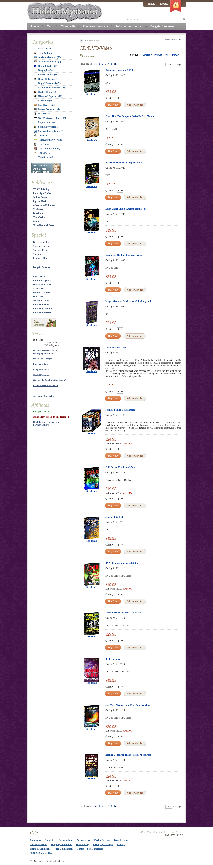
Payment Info (65, 840)
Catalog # (147, 55)
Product (158, 55)
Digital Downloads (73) (49, 83)
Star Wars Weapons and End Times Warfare (127, 705)
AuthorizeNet (83, 840)
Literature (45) (45, 100)
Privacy (121, 844)
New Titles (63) (45, 48)
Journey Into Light (114, 517)
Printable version (171, 39)
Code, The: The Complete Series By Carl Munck (129, 116)
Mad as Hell (39, 288)
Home (35, 26)
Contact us (35, 840)
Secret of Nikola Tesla (116, 347)
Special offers (40, 250)
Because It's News (42, 292)
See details (91, 94)
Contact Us (68, 26)
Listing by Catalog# (103, 844)
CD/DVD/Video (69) (48, 74)
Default (175, 55)
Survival (42, 135)
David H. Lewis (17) (48, 79)
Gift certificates (41, 242)
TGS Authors (45, 53)
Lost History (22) (46, 105)
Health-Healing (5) (47, 92)
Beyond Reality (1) (47, 66)
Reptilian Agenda (42, 280)
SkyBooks (38, 209)
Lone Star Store (41, 304)
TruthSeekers (39, 217)
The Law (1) (44, 153)
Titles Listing (82, 844)
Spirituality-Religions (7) (50, 131)
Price (167, 55)
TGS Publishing (41, 189)
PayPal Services (102, 840)
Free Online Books (64, 849)
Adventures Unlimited (44, 205)
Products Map (40, 258)
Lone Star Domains (43, 308)
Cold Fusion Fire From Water (120, 467)
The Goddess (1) (46, 144)
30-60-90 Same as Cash (41, 853)
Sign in (151, 3)
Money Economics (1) (49, 109)
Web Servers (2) (46, 157)
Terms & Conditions (40, 849)
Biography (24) (45, 70)
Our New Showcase (95, 26)
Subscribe (49, 396)
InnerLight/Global (42, 193)
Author (36, 221)
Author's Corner (38, 844)
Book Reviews (121, 840)
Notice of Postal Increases (90, 849)
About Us (49, 840)
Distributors (39, 213)
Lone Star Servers (42, 312)
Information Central (129, 26)
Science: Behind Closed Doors (120, 410)
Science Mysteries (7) (48, 127)
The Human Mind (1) (49, 148)
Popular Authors (46, 122)
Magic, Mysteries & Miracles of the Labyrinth (128, 301)
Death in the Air (113, 659)
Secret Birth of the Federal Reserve (123, 612)
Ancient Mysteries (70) (49, 57)
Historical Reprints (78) (50, 96)
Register (164, 3)
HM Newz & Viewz (42, 284)
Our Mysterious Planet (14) (52, 118)
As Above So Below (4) (49, 61)
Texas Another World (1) (50, 140)
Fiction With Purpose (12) (51, 87)
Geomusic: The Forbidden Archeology (124, 255)
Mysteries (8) (44, 113)
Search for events (41, 246)
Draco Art (38, 296)
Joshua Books (40, 197)
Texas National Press (43, 225)
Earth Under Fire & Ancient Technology (125, 209)
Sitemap (37, 254)
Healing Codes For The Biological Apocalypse (128, 755)
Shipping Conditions (61, 844)
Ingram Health (40, 201)
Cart (50, 26)
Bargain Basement (42, 267)
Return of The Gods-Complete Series (123, 162)
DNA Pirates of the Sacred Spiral (122, 563)
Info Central (39, 276)
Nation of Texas (41, 300)
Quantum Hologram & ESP (119, 70)
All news (37, 396)
